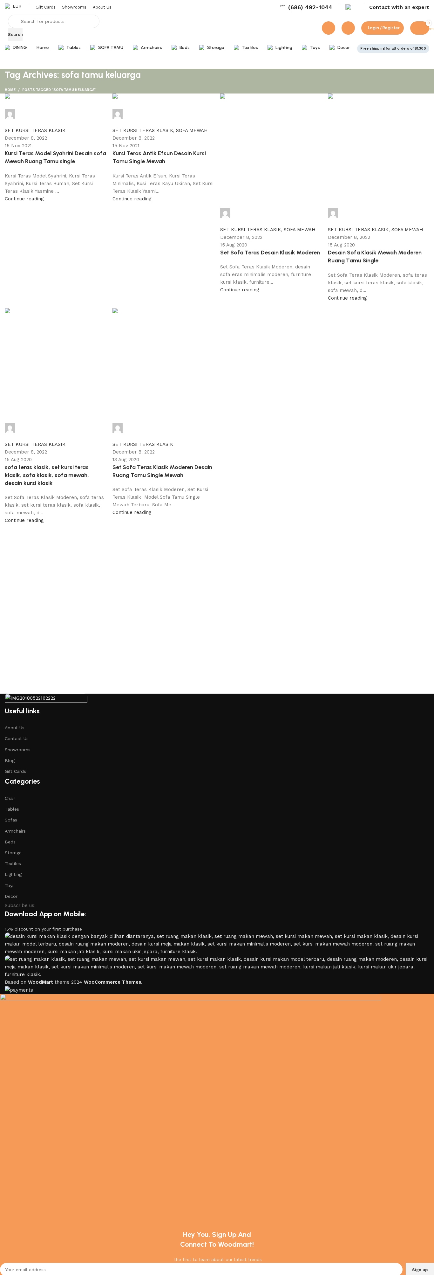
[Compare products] (328, 28)
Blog (10, 760)
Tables (12, 809)
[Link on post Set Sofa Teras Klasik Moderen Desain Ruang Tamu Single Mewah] (217, 309)
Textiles (13, 863)
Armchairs (15, 831)
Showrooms (18, 749)
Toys (10, 885)
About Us (14, 727)
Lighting (13, 874)
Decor (11, 896)
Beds (10, 841)
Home (10, 90)
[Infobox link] (306, 7)
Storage (13, 852)
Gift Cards (15, 771)
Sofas (11, 819)
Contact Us (17, 738)
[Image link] (46, 699)
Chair (10, 798)
